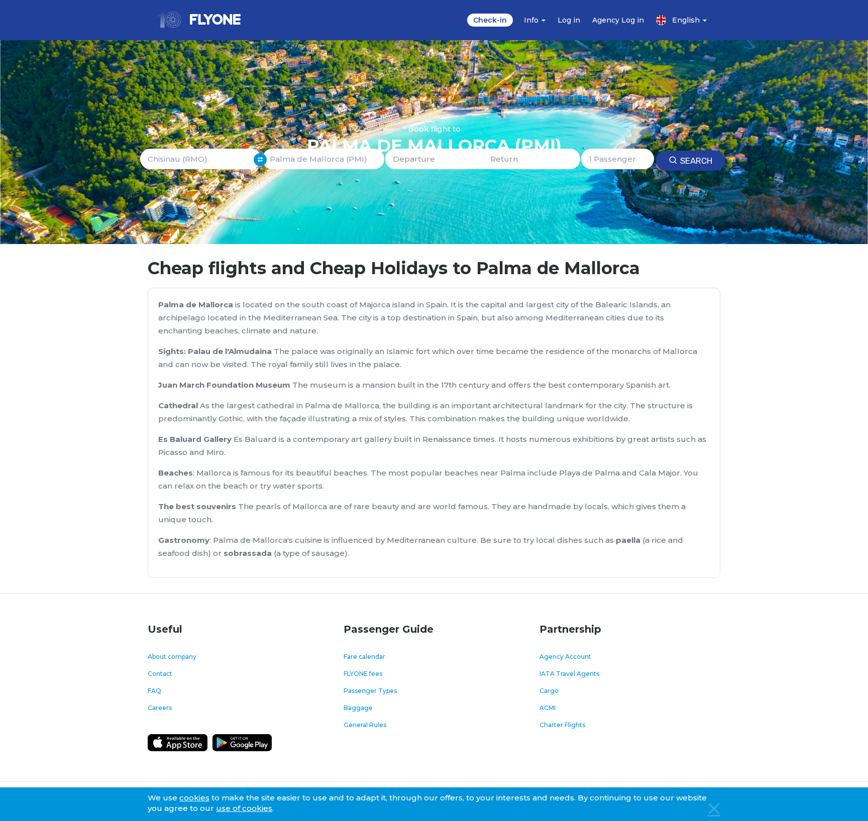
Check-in (490, 20)
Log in (569, 20)
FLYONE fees (363, 673)
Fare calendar (364, 656)
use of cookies (244, 808)
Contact (160, 673)
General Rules (365, 725)
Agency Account (565, 656)
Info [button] (532, 20)
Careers (160, 708)
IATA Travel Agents (569, 673)
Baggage (358, 708)
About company (172, 656)
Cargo (549, 690)
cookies (194, 797)
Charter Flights (562, 725)
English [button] (687, 20)
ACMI (547, 708)
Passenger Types (370, 690)
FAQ (154, 690)
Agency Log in (618, 20)
